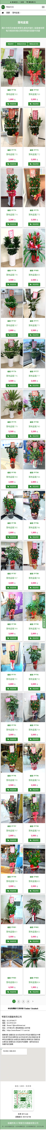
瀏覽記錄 (44, 623)
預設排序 (11, 44)
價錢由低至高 (21, 44)
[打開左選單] (43, 7)
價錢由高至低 (33, 44)
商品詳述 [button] (13, 104)
